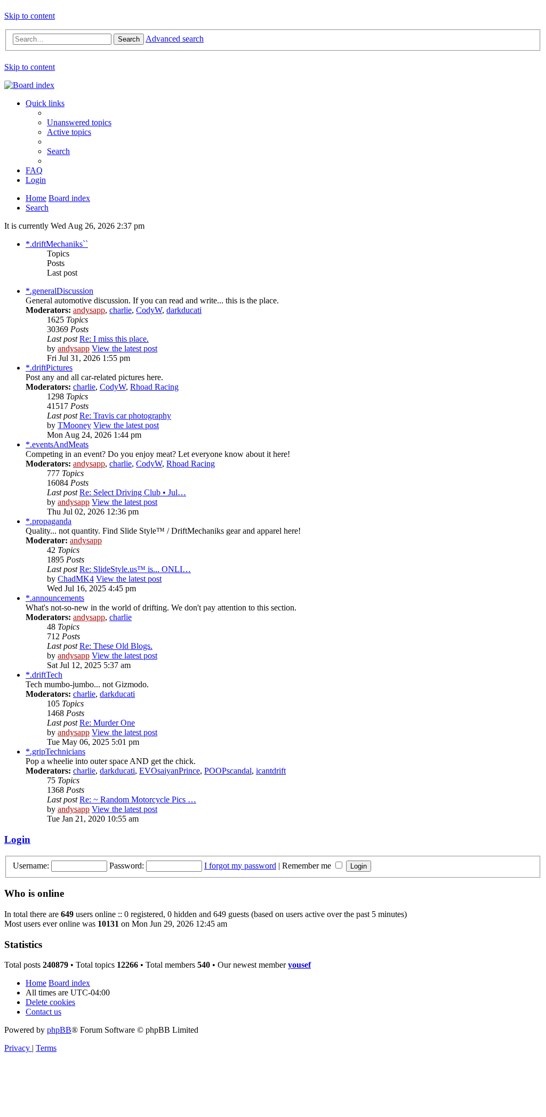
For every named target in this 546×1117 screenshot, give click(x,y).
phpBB (59, 1029)
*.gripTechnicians (55, 751)
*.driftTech (44, 674)
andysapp (89, 310)
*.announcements (55, 597)
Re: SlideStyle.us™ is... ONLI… (135, 569)
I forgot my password (240, 865)
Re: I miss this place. (114, 338)
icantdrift (271, 770)
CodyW (149, 310)
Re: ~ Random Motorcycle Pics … (137, 799)
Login (17, 839)
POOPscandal (228, 770)
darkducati (184, 310)
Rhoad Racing (154, 386)
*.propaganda (48, 521)
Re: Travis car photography (125, 415)
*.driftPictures (49, 367)
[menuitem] (79, 122)
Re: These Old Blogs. (115, 645)
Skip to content (29, 15)
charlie (120, 310)
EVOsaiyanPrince (169, 770)
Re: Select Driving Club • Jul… (132, 492)
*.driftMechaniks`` (57, 243)
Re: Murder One (107, 722)
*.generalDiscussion (59, 290)
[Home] (29, 85)
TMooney (74, 425)
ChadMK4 (76, 578)
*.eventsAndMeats (57, 444)
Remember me (307, 865)
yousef (299, 964)
